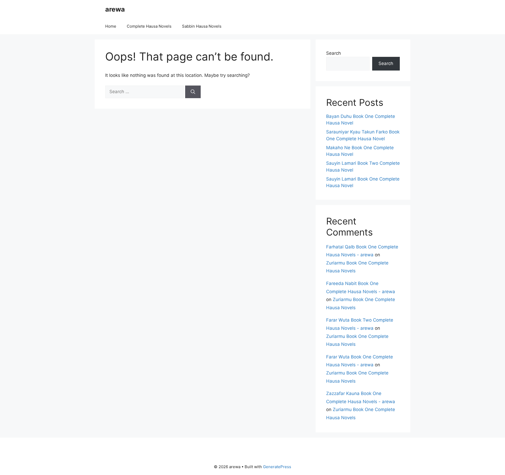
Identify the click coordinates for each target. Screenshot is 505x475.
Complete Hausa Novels (149, 26)
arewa (115, 9)
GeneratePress (277, 466)
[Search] (193, 92)
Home (110, 26)
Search (333, 53)
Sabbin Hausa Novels (201, 26)
